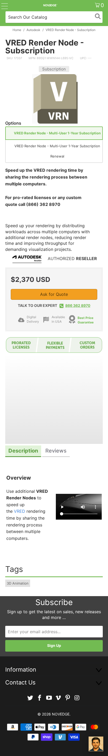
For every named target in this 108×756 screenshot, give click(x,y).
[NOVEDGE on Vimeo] (58, 698)
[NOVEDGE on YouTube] (49, 698)
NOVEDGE (60, 714)
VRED (19, 511)
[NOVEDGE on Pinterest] (68, 698)
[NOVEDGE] (50, 5)
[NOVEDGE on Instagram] (77, 698)
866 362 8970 (77, 305)
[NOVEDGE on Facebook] (40, 698)
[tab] (23, 451)
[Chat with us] (96, 744)
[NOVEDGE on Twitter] (30, 698)
